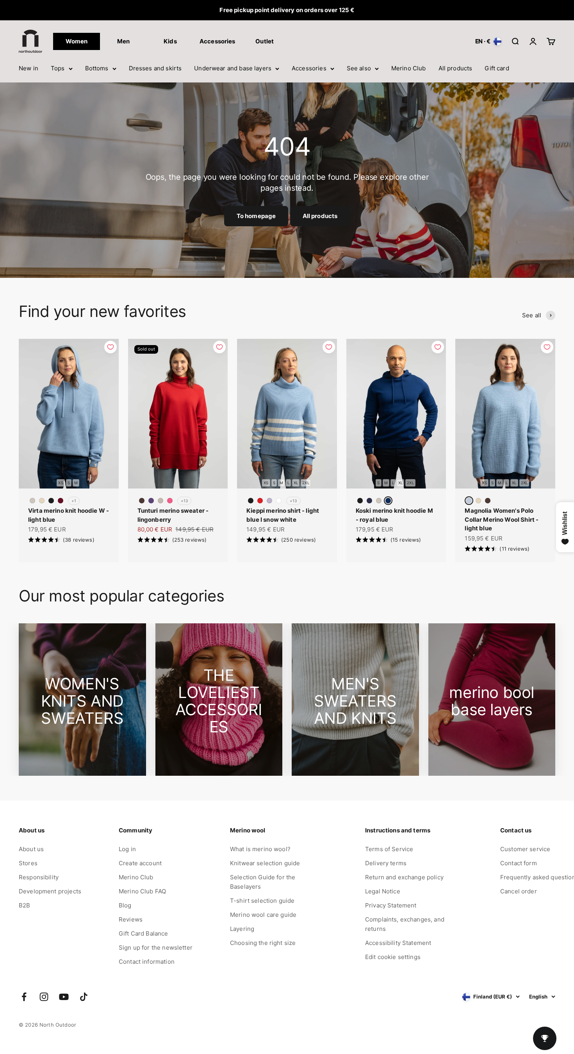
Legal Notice (382, 891)
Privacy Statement (391, 905)
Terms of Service (389, 849)
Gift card (497, 68)
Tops (58, 68)
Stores (28, 863)
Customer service (525, 849)
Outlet (264, 41)
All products (455, 68)
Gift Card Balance (143, 933)
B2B (24, 905)
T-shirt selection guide (262, 900)
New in (28, 68)
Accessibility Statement (398, 943)
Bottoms (97, 68)
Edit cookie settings (393, 957)
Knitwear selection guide (265, 863)
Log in (127, 849)
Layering (242, 928)
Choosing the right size (263, 943)
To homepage (256, 216)
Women (77, 41)
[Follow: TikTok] (83, 996)
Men (123, 41)
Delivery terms (385, 863)
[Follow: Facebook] (24, 996)
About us (31, 849)
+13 (184, 500)
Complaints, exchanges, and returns (404, 924)
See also (359, 68)
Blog (125, 905)
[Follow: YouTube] (64, 996)
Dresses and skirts (155, 68)
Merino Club (408, 68)
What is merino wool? (260, 849)
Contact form (518, 863)
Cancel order (518, 891)
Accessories (309, 68)
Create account (140, 863)
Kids (170, 41)
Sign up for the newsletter (156, 947)
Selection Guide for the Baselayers (262, 881)
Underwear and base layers (232, 68)
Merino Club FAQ (142, 891)
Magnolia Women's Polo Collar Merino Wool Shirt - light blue (501, 519)
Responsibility (39, 877)
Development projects (50, 891)
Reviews (131, 919)
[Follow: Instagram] (44, 996)
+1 (73, 500)
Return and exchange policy (404, 877)
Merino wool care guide (263, 914)
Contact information (147, 961)
